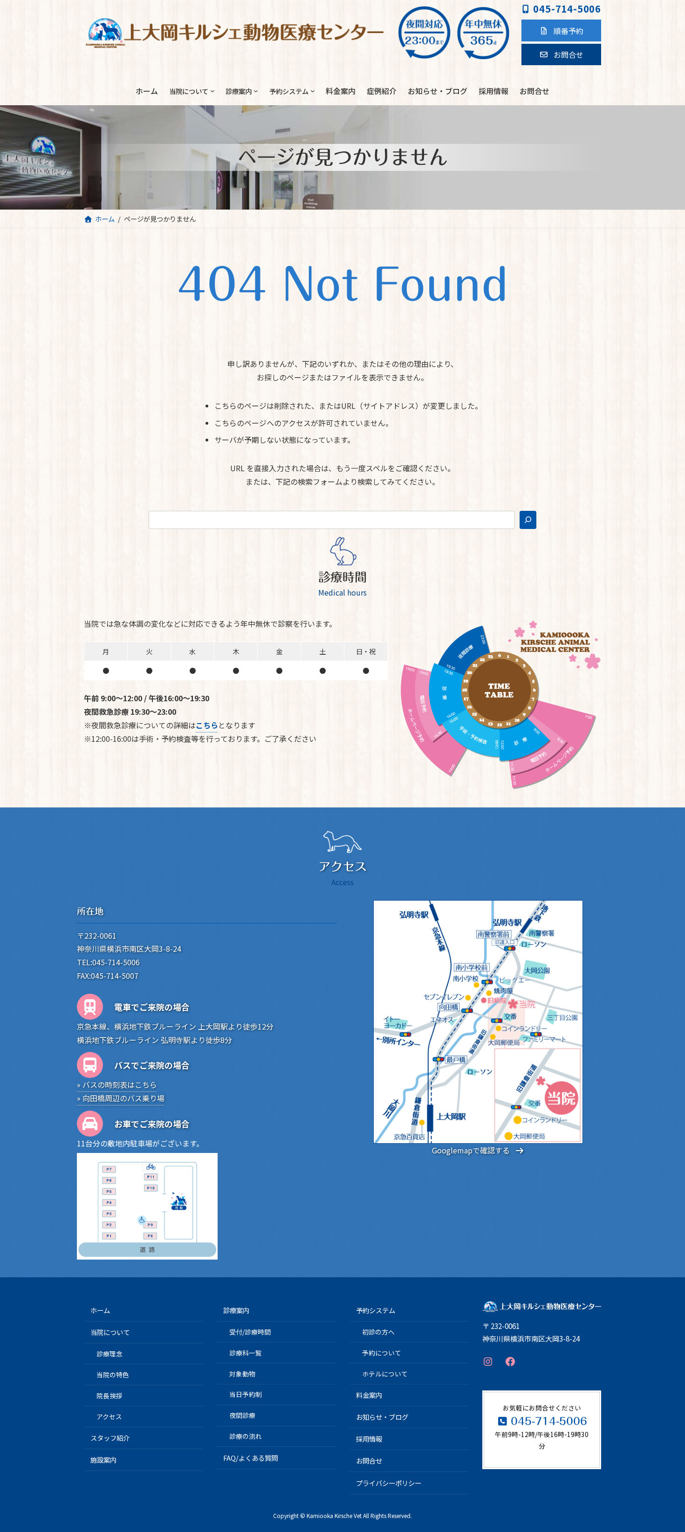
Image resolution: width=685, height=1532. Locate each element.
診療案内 (236, 1310)
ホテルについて (385, 1373)
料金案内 (369, 1395)
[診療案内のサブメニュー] (255, 90)
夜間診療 (242, 1415)
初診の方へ (378, 1331)
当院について (110, 1332)
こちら (207, 725)
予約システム (375, 1310)
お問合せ (369, 1461)
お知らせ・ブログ (382, 1417)
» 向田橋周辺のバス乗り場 (120, 1098)
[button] (561, 30)
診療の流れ (245, 1436)
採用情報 (369, 1439)
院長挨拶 (109, 1395)
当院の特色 (112, 1374)
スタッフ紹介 (110, 1438)
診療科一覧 (245, 1352)
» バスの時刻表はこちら (117, 1084)
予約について (381, 1352)
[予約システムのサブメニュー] (312, 90)
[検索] (528, 520)
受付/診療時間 (250, 1331)
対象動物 (242, 1373)
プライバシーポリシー (388, 1483)
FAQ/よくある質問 (250, 1458)
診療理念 (109, 1353)
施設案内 (103, 1460)
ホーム (100, 1310)
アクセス (109, 1416)
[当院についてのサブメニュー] (212, 90)
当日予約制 (245, 1394)
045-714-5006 (567, 8)
